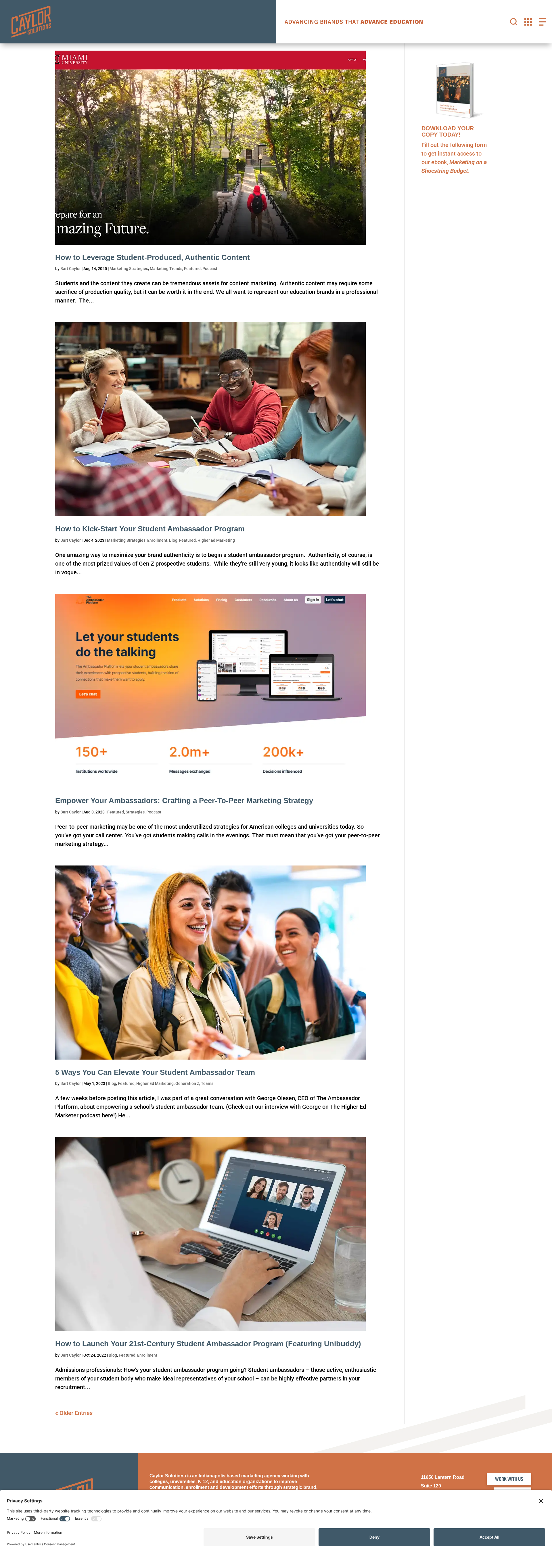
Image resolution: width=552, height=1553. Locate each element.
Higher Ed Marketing (216, 540)
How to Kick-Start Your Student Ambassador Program (150, 528)
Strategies (135, 812)
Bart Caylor (70, 268)
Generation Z (187, 1083)
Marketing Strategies (129, 268)
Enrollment (157, 540)
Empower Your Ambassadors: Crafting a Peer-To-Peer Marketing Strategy (184, 800)
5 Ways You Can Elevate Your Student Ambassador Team (155, 1072)
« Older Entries (74, 1413)
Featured (192, 268)
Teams (207, 1083)
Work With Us (509, 1478)
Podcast (209, 268)
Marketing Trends (166, 268)
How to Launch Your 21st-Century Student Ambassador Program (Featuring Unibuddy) (208, 1343)
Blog (173, 540)
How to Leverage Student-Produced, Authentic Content (152, 257)
